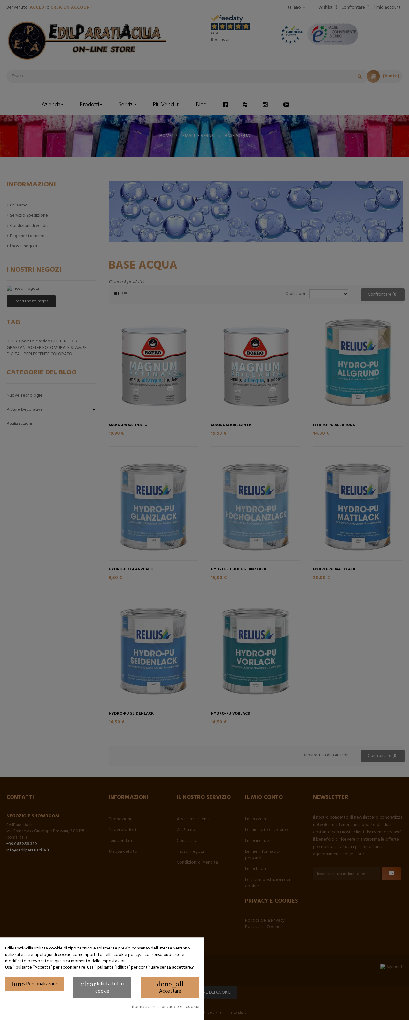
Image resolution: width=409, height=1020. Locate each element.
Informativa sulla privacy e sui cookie (164, 1007)
